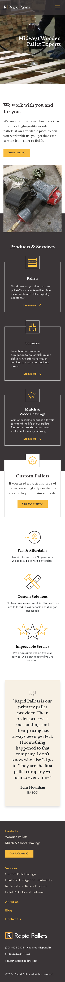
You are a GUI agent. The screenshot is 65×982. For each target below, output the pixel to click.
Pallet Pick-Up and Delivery (24, 892)
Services (11, 868)
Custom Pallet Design (20, 874)
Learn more (15, 152)
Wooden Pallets (16, 837)
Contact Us (13, 919)
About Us (12, 902)
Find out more (31, 504)
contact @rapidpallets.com (21, 960)
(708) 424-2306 (14, 947)
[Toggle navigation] (57, 7)
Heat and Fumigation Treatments (28, 880)
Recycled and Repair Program (26, 886)
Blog (8, 910)
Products (11, 831)
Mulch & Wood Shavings (22, 843)
